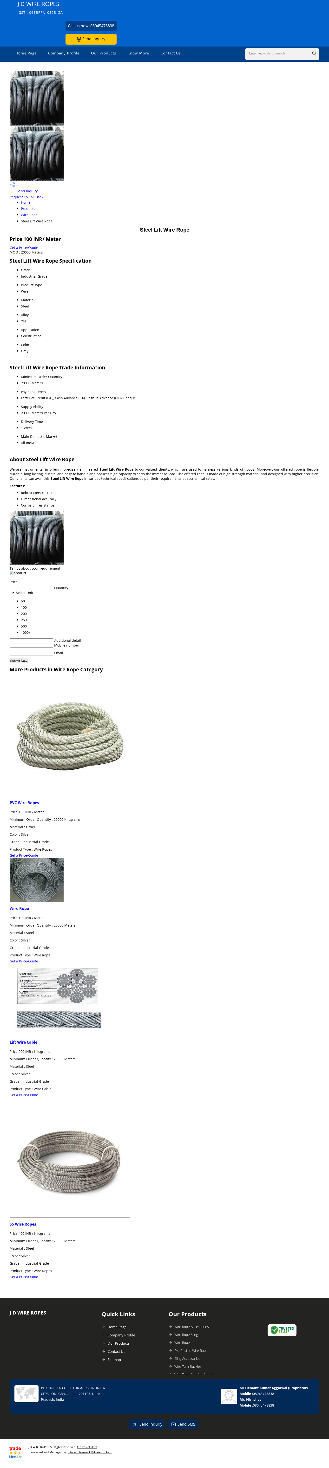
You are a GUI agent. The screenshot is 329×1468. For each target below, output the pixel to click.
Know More (138, 53)
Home (25, 202)
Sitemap (114, 1359)
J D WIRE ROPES (40, 7)
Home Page (26, 53)
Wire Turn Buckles (188, 1366)
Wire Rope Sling (186, 1334)
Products (28, 208)
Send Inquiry (93, 38)
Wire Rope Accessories (191, 1326)
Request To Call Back (26, 197)
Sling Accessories (187, 1358)
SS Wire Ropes (23, 1224)
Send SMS (186, 1424)
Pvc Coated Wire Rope (191, 1350)
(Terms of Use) (87, 1447)
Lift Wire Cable (23, 1042)
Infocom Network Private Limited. (90, 1452)
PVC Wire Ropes (24, 802)
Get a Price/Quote (24, 247)
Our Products (103, 53)
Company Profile (63, 53)
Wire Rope (29, 215)
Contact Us (171, 53)
